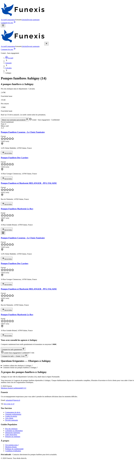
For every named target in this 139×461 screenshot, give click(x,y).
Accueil (3, 20)
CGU (24, 388)
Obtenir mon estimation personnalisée (14, 120)
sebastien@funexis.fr (13, 400)
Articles (24, 20)
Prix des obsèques (11, 429)
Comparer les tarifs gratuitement (12, 349)
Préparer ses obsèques (12, 436)
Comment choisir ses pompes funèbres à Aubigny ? (20, 367)
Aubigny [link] (8, 73)
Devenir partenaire (33, 20)
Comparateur (10, 20)
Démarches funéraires (12, 433)
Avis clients (9, 418)
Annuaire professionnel (13, 414)
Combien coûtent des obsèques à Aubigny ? (18, 366)
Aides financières (11, 434)
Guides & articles (11, 416)
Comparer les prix (7, 23)
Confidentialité (17, 388)
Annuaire (8, 63)
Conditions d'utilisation (13, 451)
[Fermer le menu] (46, 43)
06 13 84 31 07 (9, 404)
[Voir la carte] (3, 233)
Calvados (8, 68)
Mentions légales (6, 388)
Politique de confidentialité (14, 449)
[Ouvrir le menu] (3, 25)
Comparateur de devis (12, 412)
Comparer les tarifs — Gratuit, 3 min (13, 356)
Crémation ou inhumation (14, 431)
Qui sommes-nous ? (12, 445)
